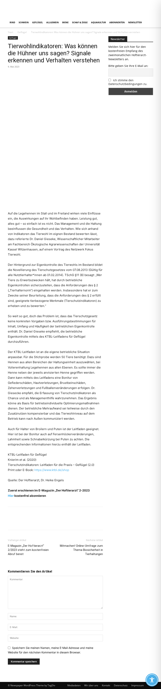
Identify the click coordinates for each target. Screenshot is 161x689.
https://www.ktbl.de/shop (51, 470)
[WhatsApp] (39, 75)
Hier (11, 496)
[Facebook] (12, 75)
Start (10, 32)
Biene (65, 22)
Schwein (24, 22)
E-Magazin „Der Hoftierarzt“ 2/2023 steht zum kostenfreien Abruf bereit (28, 550)
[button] (148, 22)
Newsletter (135, 22)
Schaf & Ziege (80, 22)
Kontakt (106, 685)
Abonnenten (117, 22)
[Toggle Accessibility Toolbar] (152, 680)
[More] (48, 75)
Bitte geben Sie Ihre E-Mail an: (128, 66)
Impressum (137, 685)
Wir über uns (91, 685)
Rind (12, 22)
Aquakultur (98, 22)
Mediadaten (73, 685)
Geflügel (37, 22)
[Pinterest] (30, 75)
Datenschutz (121, 685)
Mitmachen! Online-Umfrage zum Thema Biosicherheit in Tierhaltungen (81, 550)
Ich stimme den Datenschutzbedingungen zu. (127, 82)
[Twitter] (21, 75)
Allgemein (52, 22)
